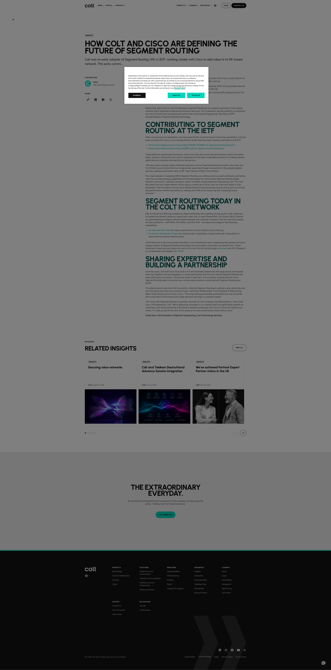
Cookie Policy (179, 88)
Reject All (176, 95)
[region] (166, 85)
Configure (137, 95)
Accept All (196, 95)
